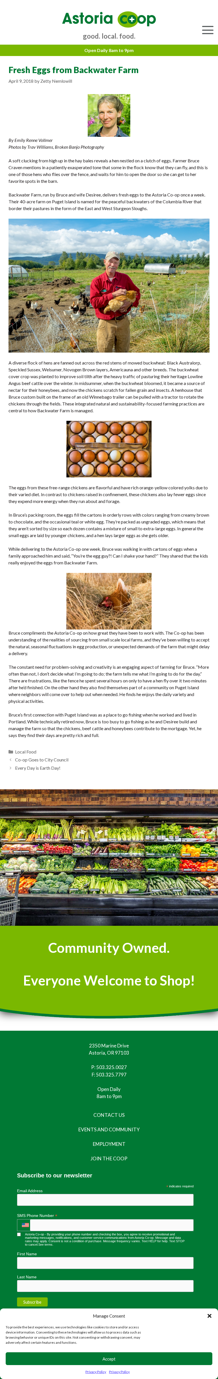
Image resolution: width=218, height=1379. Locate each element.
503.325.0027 (111, 1067)
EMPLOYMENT (109, 1144)
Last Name (27, 1277)
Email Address (30, 1190)
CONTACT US (109, 1115)
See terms (45, 1244)
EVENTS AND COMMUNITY (109, 1129)
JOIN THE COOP (109, 1158)
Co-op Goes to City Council (41, 759)
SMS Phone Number (37, 1215)
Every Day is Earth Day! (37, 768)
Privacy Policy (95, 1372)
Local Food (25, 751)
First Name (27, 1254)
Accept (109, 1358)
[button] (209, 1316)
